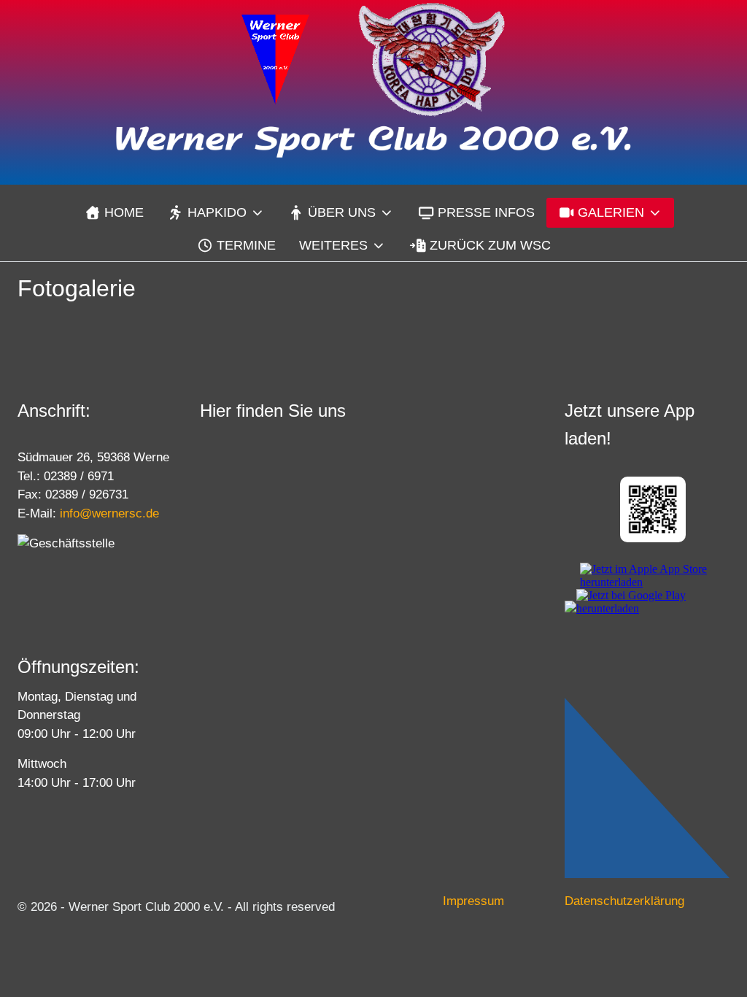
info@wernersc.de (109, 513)
